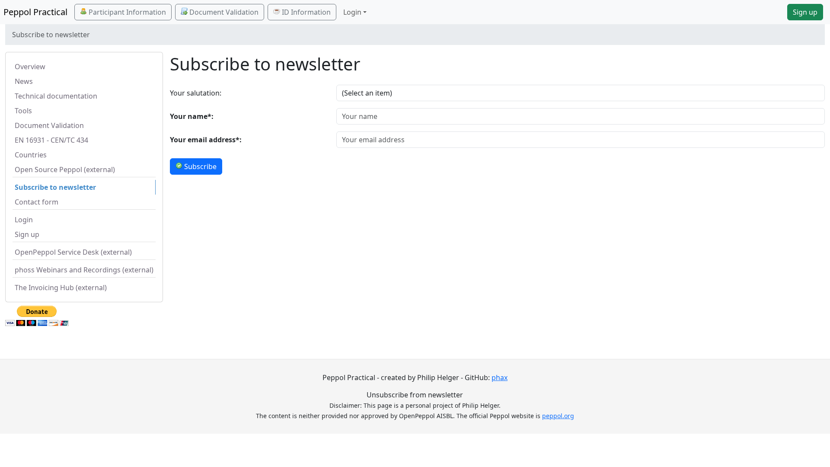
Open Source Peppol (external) (65, 169)
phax (500, 377)
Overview (30, 66)
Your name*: (192, 116)
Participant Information (126, 12)
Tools (23, 110)
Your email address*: (206, 139)
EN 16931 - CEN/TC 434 (51, 140)
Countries (31, 155)
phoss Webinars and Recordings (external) (84, 270)
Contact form (36, 202)
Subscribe (199, 166)
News (24, 81)
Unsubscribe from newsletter (415, 395)
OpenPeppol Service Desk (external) (73, 252)
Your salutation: (195, 93)
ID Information (305, 12)
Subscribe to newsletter (55, 187)
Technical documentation (56, 96)
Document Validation (223, 12)
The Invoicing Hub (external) (61, 287)
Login (24, 219)
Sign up (805, 12)
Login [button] (352, 12)
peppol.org (558, 416)
